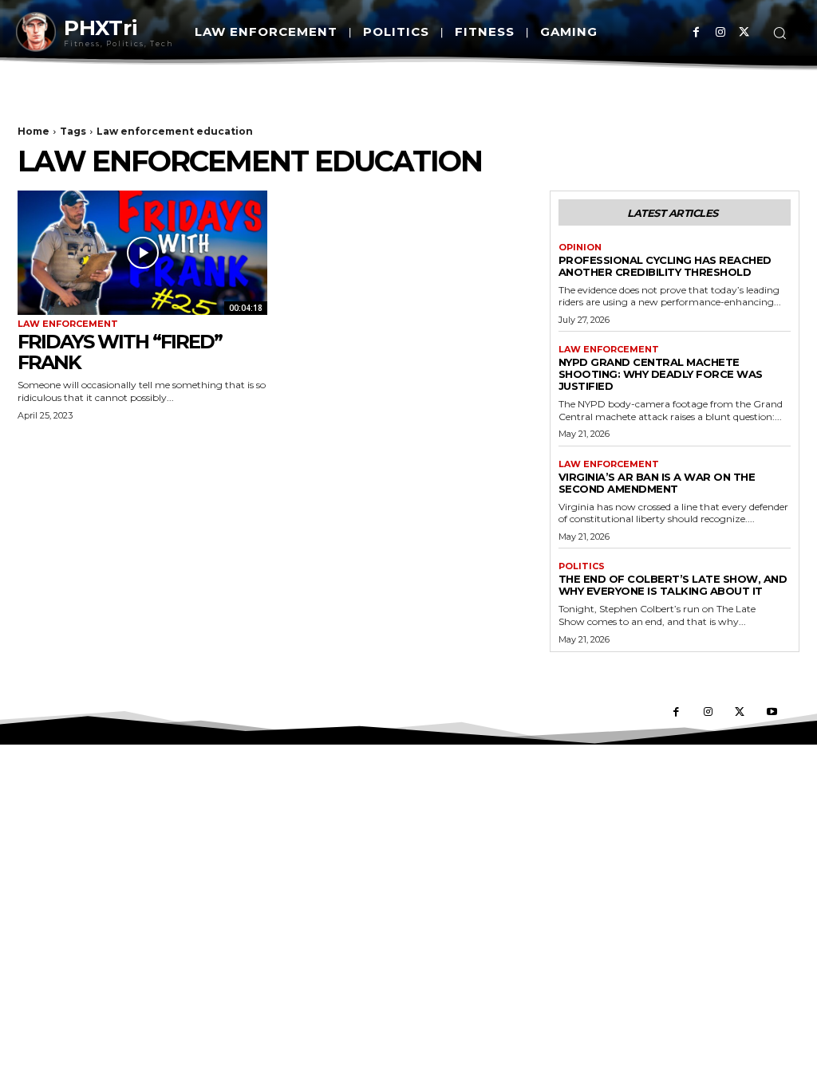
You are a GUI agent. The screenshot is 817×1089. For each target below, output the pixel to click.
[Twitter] (744, 32)
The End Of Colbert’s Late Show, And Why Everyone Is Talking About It (672, 584)
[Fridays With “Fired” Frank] (142, 253)
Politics (581, 566)
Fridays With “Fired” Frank (120, 352)
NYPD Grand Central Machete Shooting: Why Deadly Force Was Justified (660, 374)
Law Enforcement (68, 324)
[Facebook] (696, 32)
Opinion (580, 247)
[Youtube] (771, 713)
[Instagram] (720, 32)
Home (33, 131)
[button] (779, 32)
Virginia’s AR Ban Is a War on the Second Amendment (657, 482)
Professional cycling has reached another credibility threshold (665, 266)
